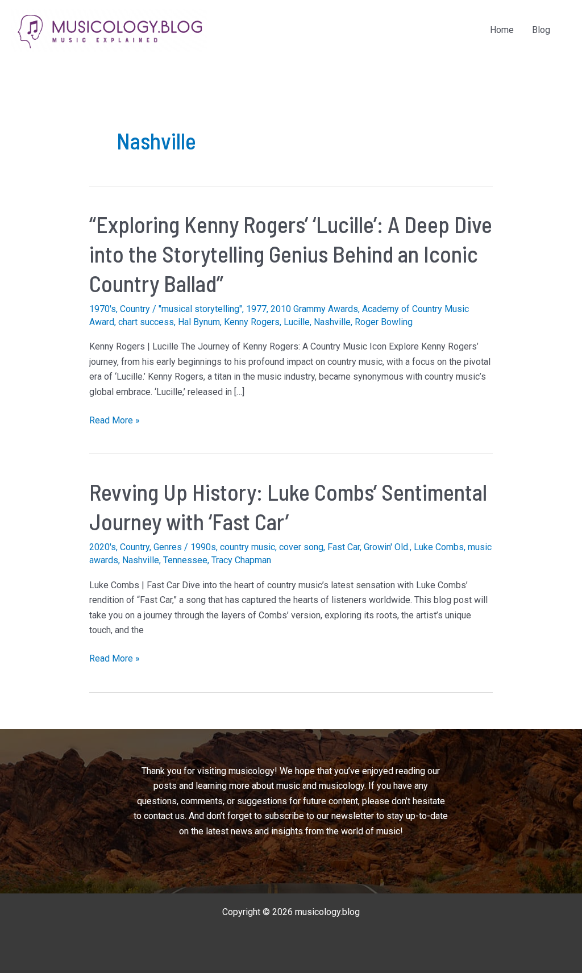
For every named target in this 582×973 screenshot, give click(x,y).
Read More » (114, 421)
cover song (301, 547)
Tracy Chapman (241, 560)
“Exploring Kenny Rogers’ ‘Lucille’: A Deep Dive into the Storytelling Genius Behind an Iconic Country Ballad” (290, 253)
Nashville (332, 322)
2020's (102, 547)
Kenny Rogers (252, 322)
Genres (167, 547)
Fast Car (343, 547)
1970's (102, 308)
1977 (256, 308)
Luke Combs (439, 547)
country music (247, 547)
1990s (203, 547)
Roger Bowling (384, 322)
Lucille (297, 322)
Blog (541, 29)
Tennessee (185, 560)
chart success (146, 322)
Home (502, 29)
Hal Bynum (199, 322)
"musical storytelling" (200, 308)
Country (135, 308)
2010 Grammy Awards (314, 308)
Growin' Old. (387, 547)
